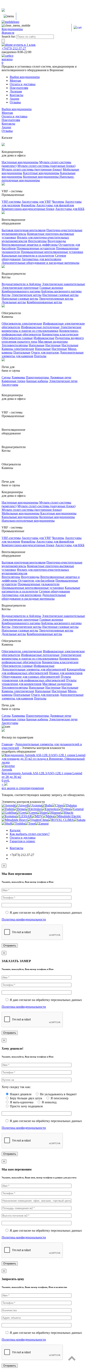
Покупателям (19, 87)
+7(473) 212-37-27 (14, 48)
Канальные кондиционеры (20, 517)
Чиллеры (58, 201)
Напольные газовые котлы (20, 298)
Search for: (9, 36)
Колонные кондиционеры (41, 176)
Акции (14, 98)
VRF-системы (11, 201)
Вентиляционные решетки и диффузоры (30, 244)
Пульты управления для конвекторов (39, 682)
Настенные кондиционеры (20, 162)
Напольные (37, 345)
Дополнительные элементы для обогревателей (34, 669)
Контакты (16, 95)
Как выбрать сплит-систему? (30, 834)
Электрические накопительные (63, 284)
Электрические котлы (26, 295)
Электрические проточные (20, 287)
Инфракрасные (44, 338)
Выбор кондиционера (25, 77)
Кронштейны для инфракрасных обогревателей (43, 671)
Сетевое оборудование (54, 591)
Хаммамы (18, 377)
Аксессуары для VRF (36, 201)
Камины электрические (18, 349)
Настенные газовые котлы (60, 295)
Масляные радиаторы (53, 341)
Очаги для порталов (45, 352)
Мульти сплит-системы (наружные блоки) (46, 166)
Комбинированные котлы (44, 302)
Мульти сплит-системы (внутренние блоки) (32, 169)
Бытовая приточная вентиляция (24, 230)
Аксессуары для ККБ (69, 209)
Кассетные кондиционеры (41, 173)
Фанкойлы (28, 205)
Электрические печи (63, 381)
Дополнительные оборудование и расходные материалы (40, 262)
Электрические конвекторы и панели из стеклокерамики (41, 328)
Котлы (6, 295)
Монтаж (15, 80)
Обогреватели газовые (17, 338)
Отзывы (15, 102)
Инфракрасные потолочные (40, 327)
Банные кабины (37, 381)
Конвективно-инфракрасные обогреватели (40, 332)
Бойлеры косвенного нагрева (61, 291)
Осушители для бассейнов (36, 580)
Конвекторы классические (60, 334)
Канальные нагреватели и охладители (28, 255)
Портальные (21, 352)
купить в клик (24, 44)
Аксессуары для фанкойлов (55, 205)
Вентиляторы (37, 241)
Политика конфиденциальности (24, 919)
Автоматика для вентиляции (41, 259)
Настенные (53, 345)
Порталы (40, 356)
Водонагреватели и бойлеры (21, 284)
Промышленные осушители (36, 248)
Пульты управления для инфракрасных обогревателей (36, 678)
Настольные (70, 345)
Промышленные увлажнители (38, 584)
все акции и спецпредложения (23, 788)
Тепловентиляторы (15, 345)
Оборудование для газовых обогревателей (31, 676)
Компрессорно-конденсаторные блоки (28, 209)
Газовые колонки (51, 287)
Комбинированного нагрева (21, 291)
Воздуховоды (57, 241)
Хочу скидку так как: (16, 1087)
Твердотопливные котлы (56, 298)
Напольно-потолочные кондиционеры (38, 178)
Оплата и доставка (22, 84)
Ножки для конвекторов (66, 673)
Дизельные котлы (14, 302)
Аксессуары (10, 384)
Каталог (15, 830)
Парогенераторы (37, 377)
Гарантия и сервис (22, 841)
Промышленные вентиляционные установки (52, 252)
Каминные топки (13, 381)
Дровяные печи (60, 377)
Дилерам (16, 91)
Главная (7, 744)
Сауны (6, 377)
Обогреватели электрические (22, 323)
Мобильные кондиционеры (20, 513)
